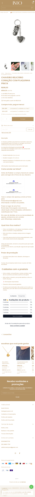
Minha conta (4, 427)
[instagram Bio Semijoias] (15, 453)
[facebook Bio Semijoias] (19, 453)
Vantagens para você (7, 411)
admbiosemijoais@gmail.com (9, 447)
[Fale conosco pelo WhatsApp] (31, 487)
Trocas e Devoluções (7, 433)
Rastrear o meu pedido (7, 430)
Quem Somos (5, 408)
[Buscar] (31, 7)
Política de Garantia (6, 417)
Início (2, 73)
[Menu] (2, 3)
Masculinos (7, 73)
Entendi (26, 493)
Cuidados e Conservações (8, 414)
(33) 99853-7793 (5, 444)
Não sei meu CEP (6, 132)
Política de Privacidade (7, 420)
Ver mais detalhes (8, 97)
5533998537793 (5, 441)
